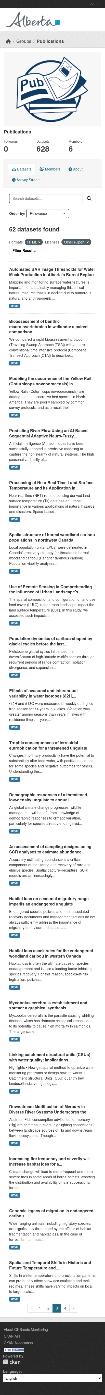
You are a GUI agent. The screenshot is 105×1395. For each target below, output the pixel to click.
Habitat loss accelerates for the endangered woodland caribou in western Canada (51, 953)
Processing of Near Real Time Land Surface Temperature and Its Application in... (51, 485)
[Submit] (89, 198)
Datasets (23, 169)
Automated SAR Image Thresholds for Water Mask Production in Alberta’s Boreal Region (52, 271)
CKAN (11, 1362)
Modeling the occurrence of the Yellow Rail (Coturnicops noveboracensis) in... (50, 381)
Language (12, 1371)
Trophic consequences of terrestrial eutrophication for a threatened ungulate (48, 745)
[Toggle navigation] (94, 19)
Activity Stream (28, 179)
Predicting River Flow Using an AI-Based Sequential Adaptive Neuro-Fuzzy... (48, 433)
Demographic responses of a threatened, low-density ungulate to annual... (48, 797)
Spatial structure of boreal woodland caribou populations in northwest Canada (52, 537)
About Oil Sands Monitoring (26, 1329)
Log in (93, 4)
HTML (14, 306)
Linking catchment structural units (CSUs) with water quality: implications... (49, 1057)
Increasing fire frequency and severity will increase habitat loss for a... (49, 1161)
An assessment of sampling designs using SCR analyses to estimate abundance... (50, 849)
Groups (23, 41)
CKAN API (12, 1336)
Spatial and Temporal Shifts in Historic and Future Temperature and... (50, 1265)
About (77, 169)
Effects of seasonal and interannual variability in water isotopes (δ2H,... (43, 693)
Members (52, 169)
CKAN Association (18, 1342)
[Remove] (39, 242)
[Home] (8, 41)
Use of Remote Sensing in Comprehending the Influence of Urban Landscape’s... (50, 589)
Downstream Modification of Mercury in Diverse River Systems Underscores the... (49, 1109)
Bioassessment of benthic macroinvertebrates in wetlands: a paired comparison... (48, 326)
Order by (16, 213)
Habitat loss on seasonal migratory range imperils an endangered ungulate (49, 901)
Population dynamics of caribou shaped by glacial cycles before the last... (50, 641)
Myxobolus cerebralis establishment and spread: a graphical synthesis (48, 1005)
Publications (50, 41)
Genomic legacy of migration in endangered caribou (51, 1213)
